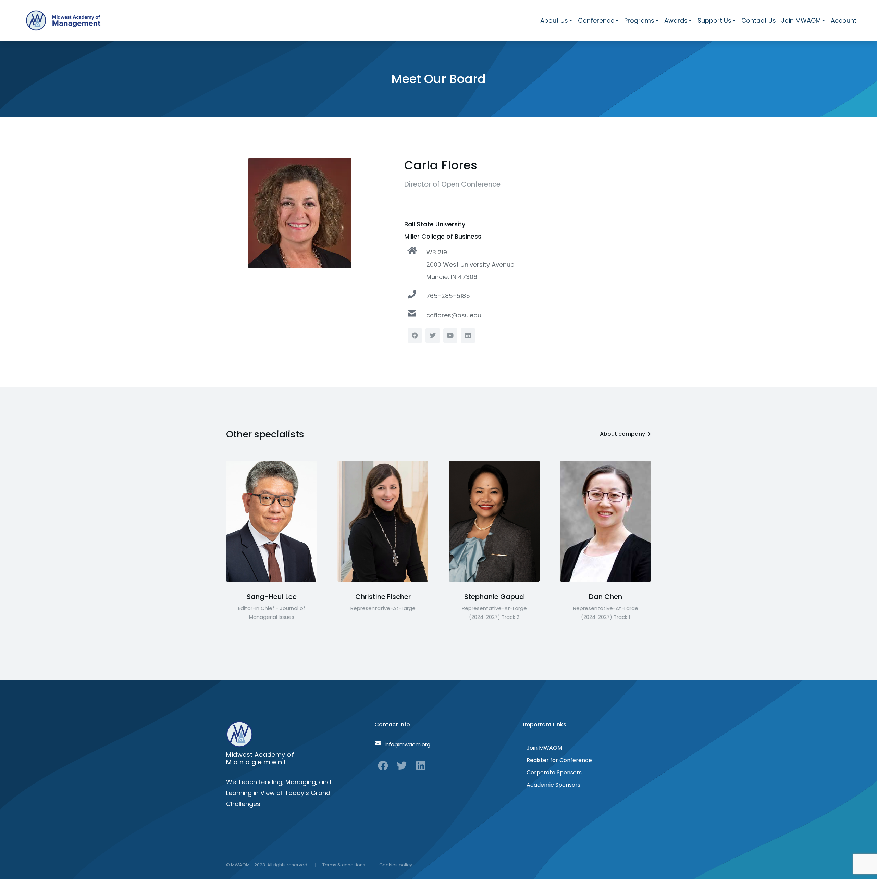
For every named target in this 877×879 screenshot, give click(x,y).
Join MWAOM (544, 748)
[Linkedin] (421, 766)
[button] (226, 521)
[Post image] (271, 521)
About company (622, 434)
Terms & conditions (343, 865)
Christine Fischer (383, 596)
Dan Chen (605, 596)
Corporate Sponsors (554, 772)
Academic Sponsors (553, 785)
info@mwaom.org (407, 744)
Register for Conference (559, 760)
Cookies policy (395, 865)
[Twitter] (402, 766)
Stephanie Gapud (494, 596)
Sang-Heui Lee (272, 596)
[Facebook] (383, 766)
